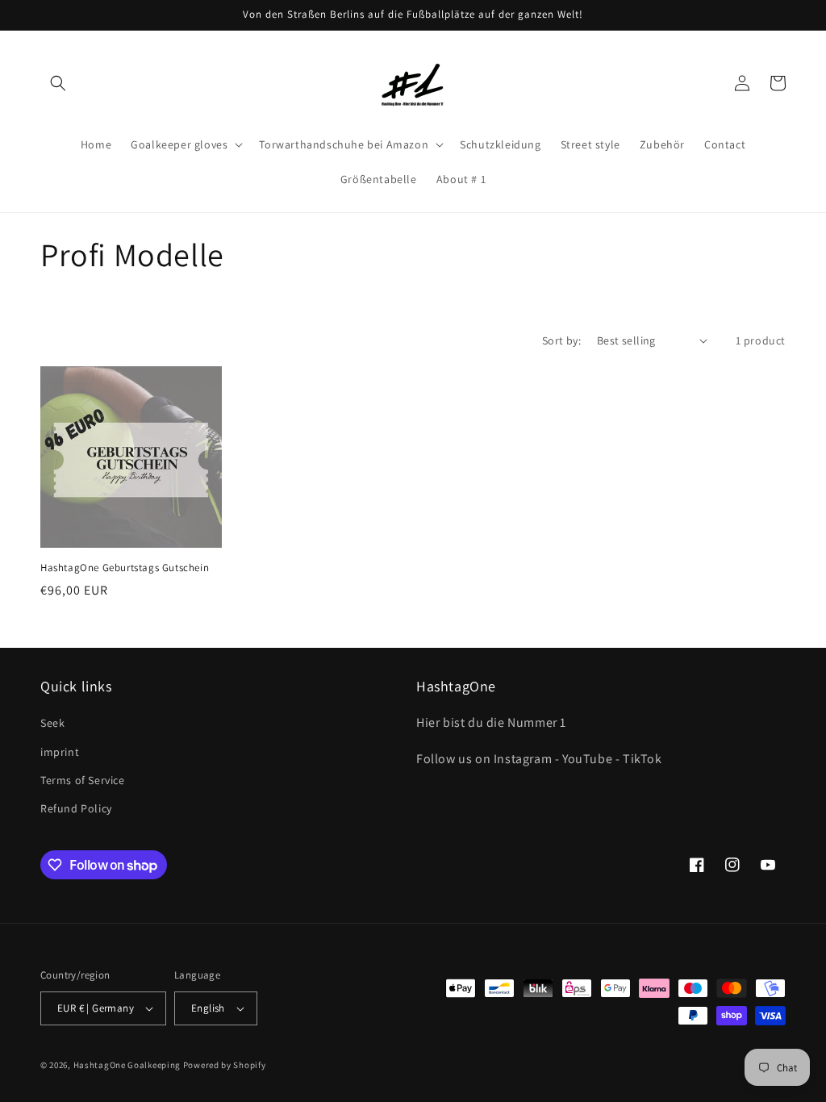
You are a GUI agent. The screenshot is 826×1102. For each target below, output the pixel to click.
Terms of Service (82, 780)
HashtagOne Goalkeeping (127, 1065)
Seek (52, 723)
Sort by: (561, 340)
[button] (58, 83)
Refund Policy (76, 808)
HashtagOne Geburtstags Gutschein (124, 567)
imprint (59, 752)
